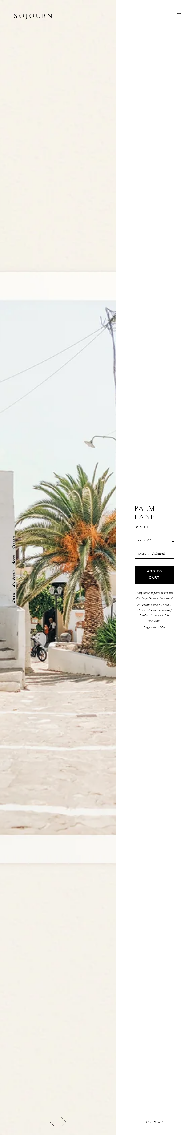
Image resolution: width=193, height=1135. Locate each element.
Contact (14, 542)
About (14, 559)
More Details (154, 1123)
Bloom (14, 597)
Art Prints (14, 578)
